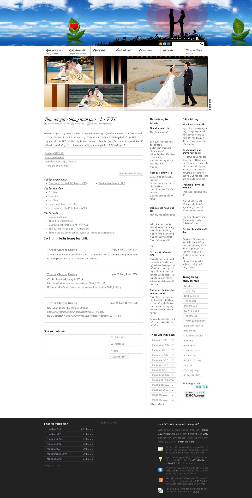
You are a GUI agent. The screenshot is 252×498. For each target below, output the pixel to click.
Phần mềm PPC (134, 174)
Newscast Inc (172, 471)
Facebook (168, 43)
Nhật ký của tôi (191, 296)
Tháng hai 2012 (163, 370)
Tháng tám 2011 (163, 390)
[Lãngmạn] (148, 51)
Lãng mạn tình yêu (193, 325)
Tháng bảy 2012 (163, 360)
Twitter (164, 43)
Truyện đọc (189, 291)
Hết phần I (54, 200)
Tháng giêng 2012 (163, 375)
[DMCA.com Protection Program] (196, 394)
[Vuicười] (172, 51)
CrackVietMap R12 (54, 157)
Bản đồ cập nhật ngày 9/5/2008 (60, 161)
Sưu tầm (188, 286)
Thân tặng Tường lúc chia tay (193, 186)
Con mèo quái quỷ (58, 217)
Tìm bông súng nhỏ (160, 128)
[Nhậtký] (102, 51)
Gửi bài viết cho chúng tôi (183, 38)
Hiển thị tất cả (157, 404)
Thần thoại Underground (61, 221)
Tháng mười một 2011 (163, 381)
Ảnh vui (188, 365)
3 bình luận (79, 124)
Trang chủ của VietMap (57, 165)
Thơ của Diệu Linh (193, 335)
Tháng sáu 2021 (163, 340)
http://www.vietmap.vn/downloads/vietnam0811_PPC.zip (75, 312)
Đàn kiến (53, 196)
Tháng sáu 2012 (163, 365)
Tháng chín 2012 (163, 355)
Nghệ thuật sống (192, 360)
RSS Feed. (200, 481)
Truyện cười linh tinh (194, 320)
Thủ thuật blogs (192, 370)
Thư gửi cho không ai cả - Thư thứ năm (69, 229)
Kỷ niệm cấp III (192, 311)
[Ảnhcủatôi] (125, 51)
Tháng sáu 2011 (163, 399)
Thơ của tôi (190, 301)
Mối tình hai (190, 330)
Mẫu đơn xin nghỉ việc (194, 124)
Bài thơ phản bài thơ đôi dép (195, 230)
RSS (160, 43)
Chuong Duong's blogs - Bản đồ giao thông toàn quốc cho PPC (94, 18)
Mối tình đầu (190, 306)
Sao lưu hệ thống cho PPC (112, 183)
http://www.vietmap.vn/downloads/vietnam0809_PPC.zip (75, 283)
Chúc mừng (190, 355)
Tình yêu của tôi (192, 350)
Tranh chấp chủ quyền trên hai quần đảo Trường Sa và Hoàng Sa (81, 232)
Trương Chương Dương (101, 124)
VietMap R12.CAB (54, 153)
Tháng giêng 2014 (163, 345)
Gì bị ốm (53, 192)
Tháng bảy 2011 (163, 395)
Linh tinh (188, 340)
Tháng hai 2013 (163, 350)
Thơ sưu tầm (190, 316)
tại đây (196, 491)
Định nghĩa (189, 345)
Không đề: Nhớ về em (161, 173)
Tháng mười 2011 (163, 385)
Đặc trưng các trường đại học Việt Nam (68, 225)
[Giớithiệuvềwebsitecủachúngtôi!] (178, 423)
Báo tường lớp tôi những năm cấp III (192, 151)
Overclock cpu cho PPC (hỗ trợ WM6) (68, 183)
